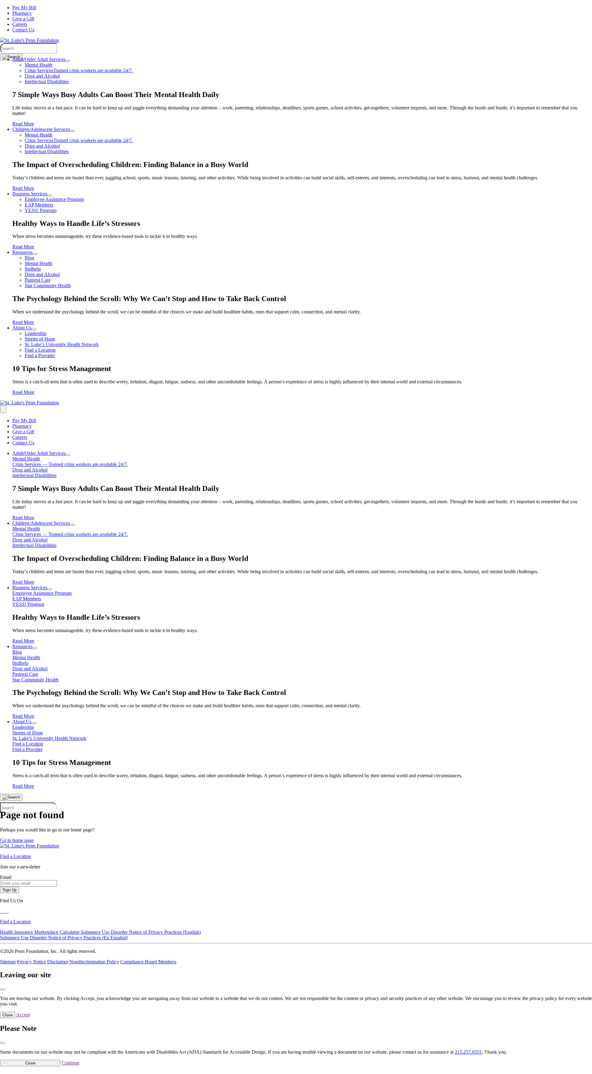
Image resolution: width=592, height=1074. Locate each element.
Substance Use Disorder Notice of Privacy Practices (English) (141, 932)
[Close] (2, 989)
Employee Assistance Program (54, 199)
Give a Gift (23, 18)
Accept (23, 1014)
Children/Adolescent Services (41, 129)
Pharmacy (22, 13)
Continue (71, 1062)
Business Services (29, 193)
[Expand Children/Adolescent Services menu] (72, 131)
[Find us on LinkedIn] (6, 911)
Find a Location (40, 350)
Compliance (132, 961)
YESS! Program (40, 210)
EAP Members (39, 204)
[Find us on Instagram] (8, 911)
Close (7, 1015)
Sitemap (8, 961)
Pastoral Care (38, 280)
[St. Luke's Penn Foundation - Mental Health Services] (29, 40)
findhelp (33, 269)
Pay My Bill (24, 7)
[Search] (11, 57)
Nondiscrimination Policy (94, 961)
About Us (21, 327)
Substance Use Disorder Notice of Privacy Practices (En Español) (64, 937)
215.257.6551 (468, 1052)
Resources (22, 252)
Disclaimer (57, 961)
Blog (29, 257)
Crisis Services (79, 70)
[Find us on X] (3, 911)
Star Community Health (48, 285)
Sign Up (9, 890)
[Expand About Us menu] (33, 329)
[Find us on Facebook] (1, 911)
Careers (19, 24)
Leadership (35, 333)
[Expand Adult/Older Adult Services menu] (67, 61)
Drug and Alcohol (42, 76)
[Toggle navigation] (3, 409)
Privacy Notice (31, 961)
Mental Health (38, 64)
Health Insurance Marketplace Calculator (40, 932)
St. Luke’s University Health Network (62, 344)
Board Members (160, 961)
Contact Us (23, 29)
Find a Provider (40, 355)
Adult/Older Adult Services (38, 59)
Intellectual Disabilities (47, 81)
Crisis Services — (70, 464)
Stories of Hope (40, 338)
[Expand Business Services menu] (49, 195)
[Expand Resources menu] (34, 254)
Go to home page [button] (17, 840)
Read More (23, 123)
